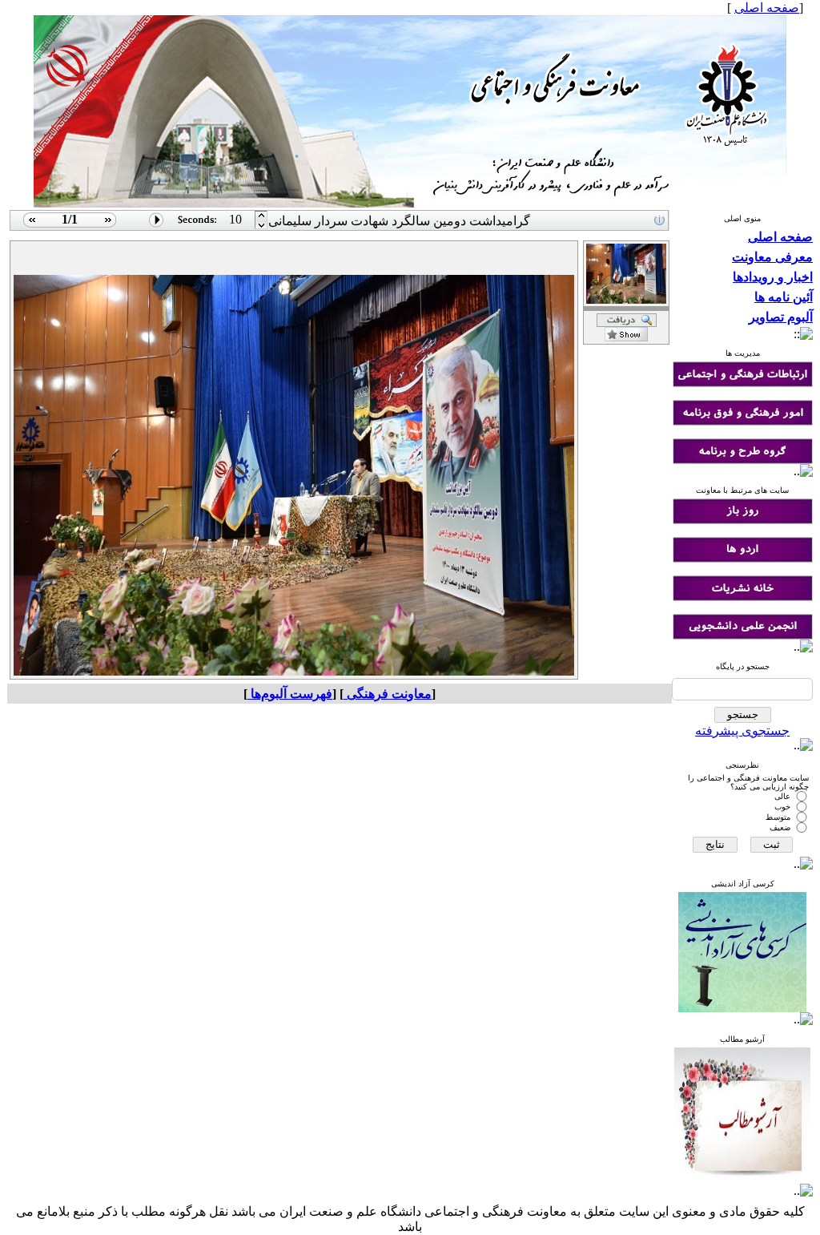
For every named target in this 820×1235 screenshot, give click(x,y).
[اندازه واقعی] (627, 322)
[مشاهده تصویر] (30, 226)
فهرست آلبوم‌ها (289, 693)
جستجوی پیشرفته (742, 730)
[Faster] (261, 226)
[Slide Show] (156, 226)
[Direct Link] (626, 337)
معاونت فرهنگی (388, 693)
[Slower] (261, 216)
